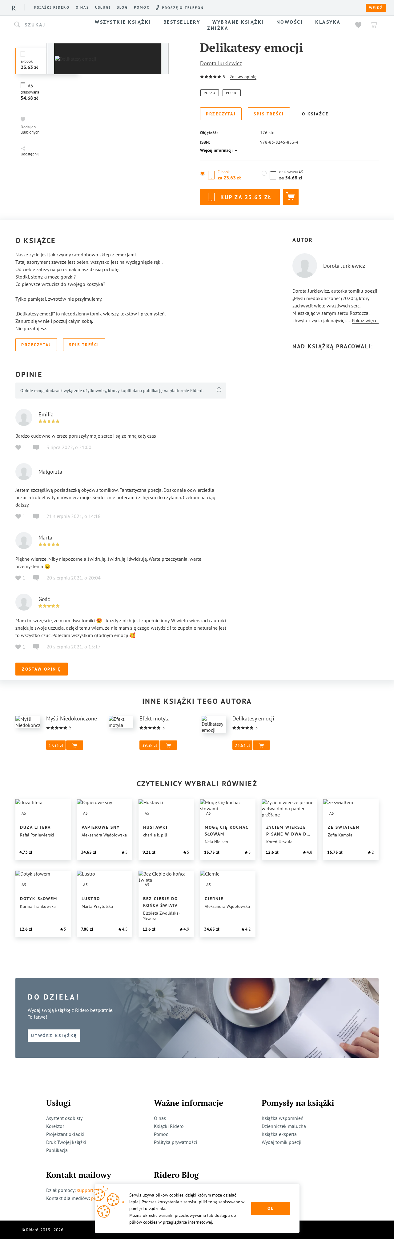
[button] (48, 25)
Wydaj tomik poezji (281, 1142)
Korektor (55, 1126)
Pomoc (142, 7)
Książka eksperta (279, 1134)
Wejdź (376, 8)
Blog (122, 7)
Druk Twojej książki (66, 1142)
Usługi (103, 7)
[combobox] (48, 25)
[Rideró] (14, 7)
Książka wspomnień (283, 1118)
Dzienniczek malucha (284, 1126)
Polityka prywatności (175, 1142)
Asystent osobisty (64, 1118)
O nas (82, 7)
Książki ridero (52, 7)
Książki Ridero (169, 1126)
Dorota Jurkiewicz (221, 63)
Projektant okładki (65, 1134)
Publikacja (57, 1150)
